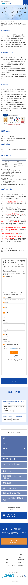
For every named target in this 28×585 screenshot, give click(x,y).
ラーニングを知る (7, 551)
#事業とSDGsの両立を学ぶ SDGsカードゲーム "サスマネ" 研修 (14, 407)
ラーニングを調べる (21, 551)
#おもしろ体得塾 (7, 419)
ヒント (7, 554)
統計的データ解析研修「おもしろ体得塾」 (13, 416)
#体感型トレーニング (8, 410)
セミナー (21, 557)
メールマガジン (8, 565)
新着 (7, 562)
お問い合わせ (14, 541)
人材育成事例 (21, 559)
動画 (21, 554)
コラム (7, 557)
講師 (7, 559)
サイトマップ (14, 565)
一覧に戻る (14, 381)
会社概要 (20, 565)
